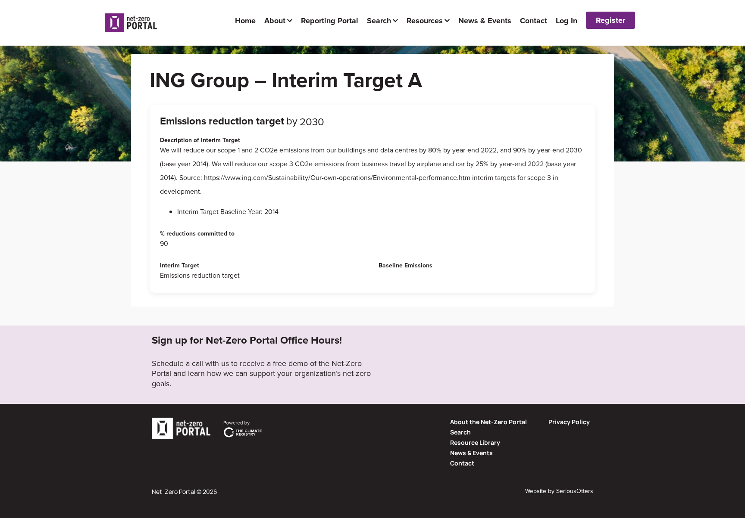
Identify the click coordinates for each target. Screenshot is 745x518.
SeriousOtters (574, 491)
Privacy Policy (569, 422)
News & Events (471, 453)
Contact (462, 463)
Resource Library (475, 442)
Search (460, 432)
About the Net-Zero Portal (488, 422)
